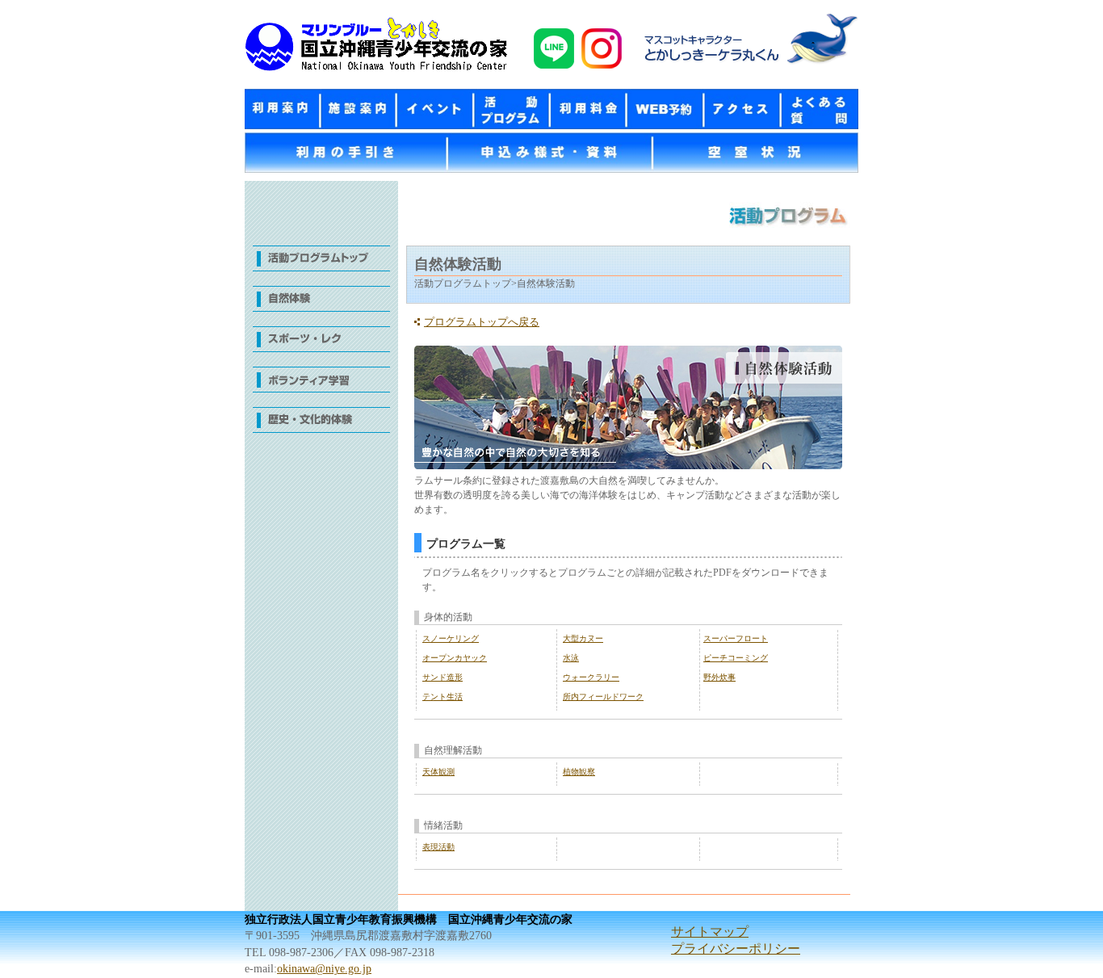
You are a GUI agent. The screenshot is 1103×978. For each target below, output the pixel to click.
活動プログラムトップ (321, 266)
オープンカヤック (454, 657)
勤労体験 (321, 387)
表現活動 (438, 846)
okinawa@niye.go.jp (324, 969)
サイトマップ (710, 931)
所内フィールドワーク (603, 696)
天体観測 (438, 771)
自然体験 (321, 306)
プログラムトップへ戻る (481, 322)
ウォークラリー (591, 677)
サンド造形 (442, 677)
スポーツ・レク (321, 346)
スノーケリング (450, 638)
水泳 (571, 657)
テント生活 (442, 696)
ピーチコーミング (735, 657)
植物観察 (579, 771)
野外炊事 (719, 677)
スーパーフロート (735, 638)
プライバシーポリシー (735, 948)
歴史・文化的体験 (321, 427)
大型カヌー (583, 638)
